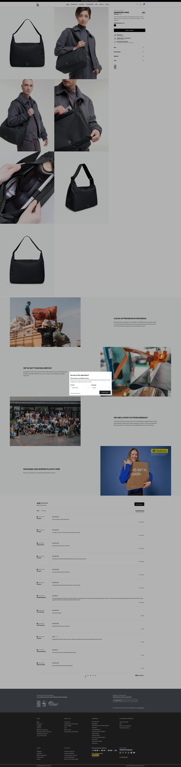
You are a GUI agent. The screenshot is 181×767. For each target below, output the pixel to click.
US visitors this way (75, 393)
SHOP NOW (105, 392)
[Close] (109, 374)
